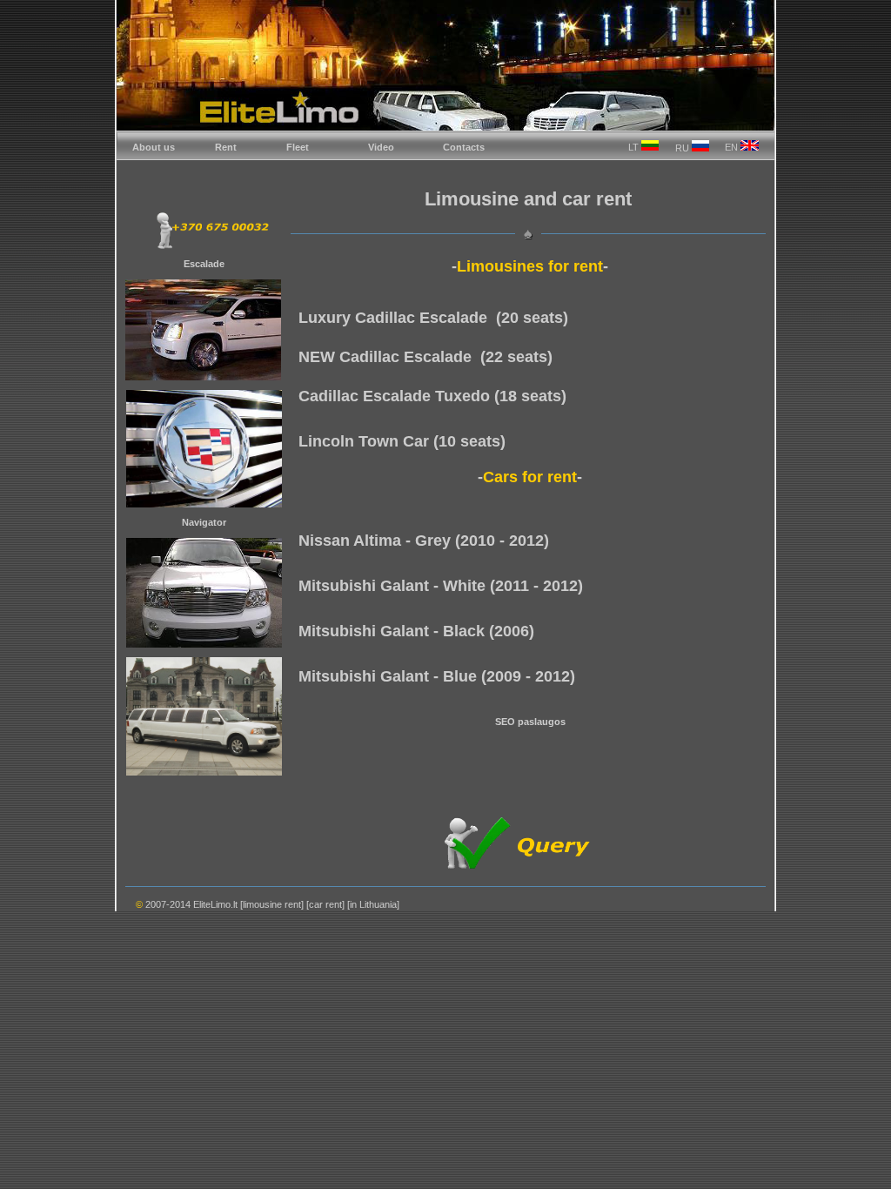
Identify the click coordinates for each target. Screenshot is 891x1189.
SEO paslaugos (530, 721)
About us (153, 147)
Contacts (464, 147)
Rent (226, 147)
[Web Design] (717, 908)
